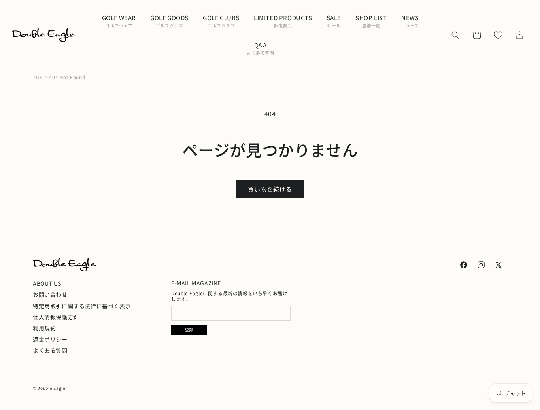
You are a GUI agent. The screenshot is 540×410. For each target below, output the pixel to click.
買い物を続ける (270, 189)
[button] (119, 21)
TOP (38, 77)
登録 (189, 329)
